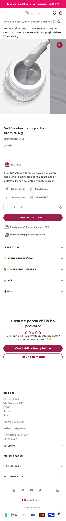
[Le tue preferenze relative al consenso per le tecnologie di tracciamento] (6, 515)
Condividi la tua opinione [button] (33, 348)
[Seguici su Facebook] (5, 490)
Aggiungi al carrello (33, 217)
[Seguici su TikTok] (40, 490)
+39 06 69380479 (13, 421)
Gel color (16, 32)
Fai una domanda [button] (33, 356)
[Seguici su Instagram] (14, 490)
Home (7, 28)
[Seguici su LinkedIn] (49, 490)
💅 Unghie (20, 28)
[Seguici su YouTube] (31, 490)
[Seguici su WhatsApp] (58, 490)
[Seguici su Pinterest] (22, 490)
